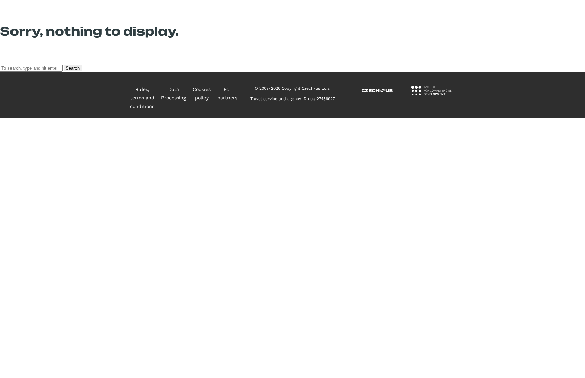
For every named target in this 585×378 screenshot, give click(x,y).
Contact (462, 13)
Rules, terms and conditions (142, 98)
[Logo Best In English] (49, 14)
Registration (502, 13)
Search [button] (73, 68)
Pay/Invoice (546, 13)
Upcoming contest (287, 13)
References (424, 13)
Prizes (387, 13)
